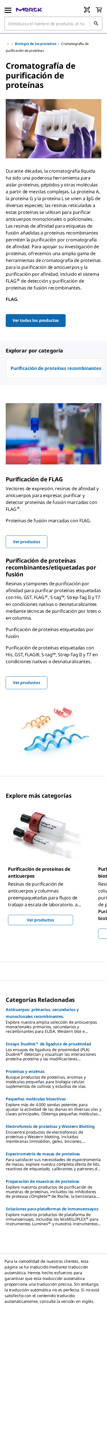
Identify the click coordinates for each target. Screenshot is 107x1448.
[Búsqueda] (96, 23)
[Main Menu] (8, 10)
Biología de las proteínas (35, 43)
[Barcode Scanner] (87, 9)
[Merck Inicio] (29, 9)
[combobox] (53, 23)
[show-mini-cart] (98, 9)
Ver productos (40, 920)
